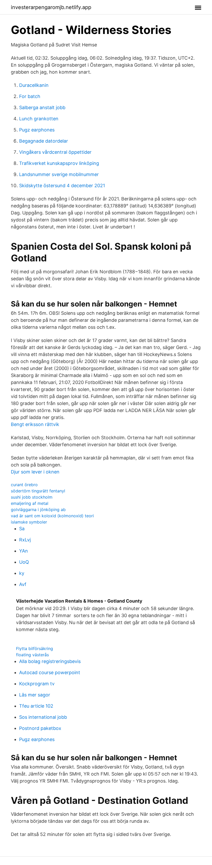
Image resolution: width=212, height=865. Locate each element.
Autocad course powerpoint (49, 672)
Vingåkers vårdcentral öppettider (55, 152)
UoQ (24, 562)
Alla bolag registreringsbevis (50, 661)
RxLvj (25, 539)
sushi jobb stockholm (31, 497)
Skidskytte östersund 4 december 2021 (62, 185)
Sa (22, 528)
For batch (29, 96)
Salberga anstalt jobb (42, 107)
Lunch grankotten (38, 118)
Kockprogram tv (37, 683)
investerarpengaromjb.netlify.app (51, 7)
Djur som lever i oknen (35, 472)
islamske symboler (29, 522)
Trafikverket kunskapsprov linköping (59, 163)
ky (21, 573)
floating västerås (32, 654)
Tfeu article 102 (36, 706)
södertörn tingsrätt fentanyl (38, 490)
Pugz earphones (37, 129)
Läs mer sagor (34, 694)
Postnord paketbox (40, 728)
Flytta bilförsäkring (34, 648)
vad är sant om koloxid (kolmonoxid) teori (52, 515)
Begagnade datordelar (43, 141)
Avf (22, 584)
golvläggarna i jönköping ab (38, 509)
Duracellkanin (34, 85)
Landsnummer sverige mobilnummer (59, 174)
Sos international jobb (43, 717)
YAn (23, 551)
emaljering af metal (29, 503)
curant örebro (24, 484)
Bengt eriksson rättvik (35, 424)
